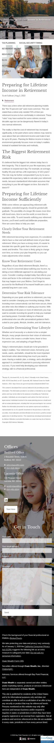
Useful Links (44, 60)
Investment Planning (38, 37)
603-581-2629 (13, 489)
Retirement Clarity (11, 66)
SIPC (11, 669)
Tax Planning (8, 43)
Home (4, 9)
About (5, 14)
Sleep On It (7, 26)
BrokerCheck (16, 638)
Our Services (8, 32)
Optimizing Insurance (36, 49)
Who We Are (8, 20)
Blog (4, 60)
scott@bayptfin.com (16, 486)
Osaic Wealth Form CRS (13, 661)
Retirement (9, 101)
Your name (15, 536)
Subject (14, 556)
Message (15, 566)
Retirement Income (11, 49)
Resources (7, 54)
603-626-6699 (13, 468)
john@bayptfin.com (15, 465)
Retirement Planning (12, 37)
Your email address (19, 546)
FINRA (5, 669)
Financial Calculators (22, 60)
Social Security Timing (30, 43)
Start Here (10, 509)
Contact (6, 71)
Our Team (22, 20)
